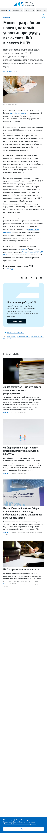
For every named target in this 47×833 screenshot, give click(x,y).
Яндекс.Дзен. (10, 269)
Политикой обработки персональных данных (20, 824)
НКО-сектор (7, 72)
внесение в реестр (23, 336)
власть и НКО (11, 336)
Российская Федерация (15, 332)
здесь (24, 249)
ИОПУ (9, 339)
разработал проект (18, 113)
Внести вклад (16, 321)
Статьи (5, 412)
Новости (6, 18)
